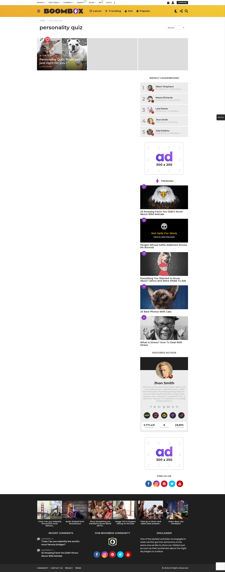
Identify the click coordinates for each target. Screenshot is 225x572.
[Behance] (168, 407)
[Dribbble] (173, 407)
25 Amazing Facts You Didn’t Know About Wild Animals (161, 213)
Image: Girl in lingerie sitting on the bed (125, 522)
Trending (114, 11)
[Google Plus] (159, 407)
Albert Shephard (164, 86)
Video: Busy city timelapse (175, 522)
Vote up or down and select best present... (150, 522)
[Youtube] (180, 484)
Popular (145, 11)
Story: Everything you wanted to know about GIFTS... (100, 523)
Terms (78, 568)
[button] (114, 2)
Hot (130, 11)
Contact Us (57, 568)
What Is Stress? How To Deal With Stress (161, 343)
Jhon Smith (162, 119)
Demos (40, 3)
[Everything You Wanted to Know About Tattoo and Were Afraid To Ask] (164, 264)
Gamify (81, 2)
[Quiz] (41, 39)
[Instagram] (156, 484)
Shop (91, 3)
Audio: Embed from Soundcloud (75, 522)
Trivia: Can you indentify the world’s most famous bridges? (60, 543)
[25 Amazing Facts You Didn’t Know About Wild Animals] (164, 197)
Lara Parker (162, 108)
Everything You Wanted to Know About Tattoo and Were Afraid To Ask (163, 279)
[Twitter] (155, 407)
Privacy (69, 568)
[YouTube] (164, 407)
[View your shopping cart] (168, 2)
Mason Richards (164, 97)
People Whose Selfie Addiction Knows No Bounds (163, 246)
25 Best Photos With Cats (155, 311)
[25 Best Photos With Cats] (164, 297)
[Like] (47, 39)
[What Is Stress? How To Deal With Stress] (164, 328)
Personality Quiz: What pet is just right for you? (61, 61)
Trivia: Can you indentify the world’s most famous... (49, 523)
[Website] (177, 407)
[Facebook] (151, 407)
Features (54, 3)
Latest (97, 11)
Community (42, 568)
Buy (101, 2)
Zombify (67, 3)
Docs (109, 3)
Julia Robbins (163, 131)
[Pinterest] (164, 484)
